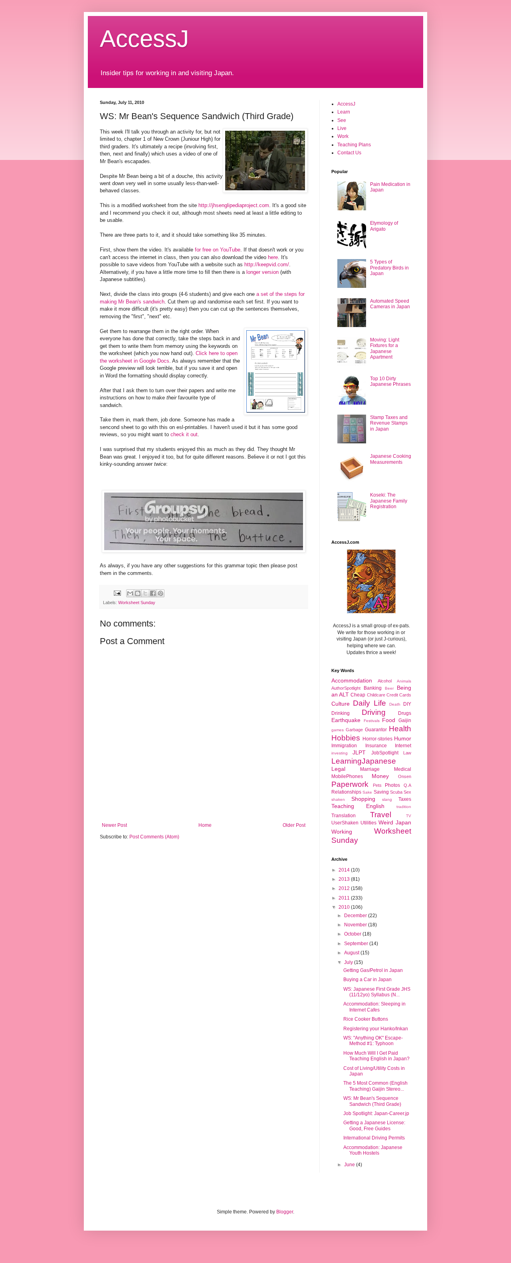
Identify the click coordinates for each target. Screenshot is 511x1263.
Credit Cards (398, 694)
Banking (373, 688)
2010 (345, 907)
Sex (407, 792)
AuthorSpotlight (345, 688)
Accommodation (351, 680)
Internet (403, 745)
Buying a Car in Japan (367, 979)
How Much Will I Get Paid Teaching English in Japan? (376, 1055)
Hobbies (345, 738)
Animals (404, 681)
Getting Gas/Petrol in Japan (373, 970)
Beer (389, 688)
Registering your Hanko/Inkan (375, 1029)
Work (343, 136)
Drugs (404, 713)
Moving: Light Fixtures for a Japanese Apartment (384, 348)
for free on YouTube (217, 250)
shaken (338, 799)
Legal (338, 769)
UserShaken (344, 823)
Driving (374, 712)
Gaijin (404, 720)
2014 (345, 870)
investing (339, 753)
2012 (345, 888)
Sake (367, 792)
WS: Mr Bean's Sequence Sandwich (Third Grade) (372, 1101)
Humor (402, 738)
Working (341, 831)
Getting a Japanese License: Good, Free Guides (374, 1125)
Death (394, 704)
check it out (184, 434)
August (352, 953)
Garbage (354, 729)
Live (342, 128)
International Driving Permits (374, 1138)
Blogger (284, 1212)
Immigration (344, 745)
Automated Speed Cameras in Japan (390, 303)
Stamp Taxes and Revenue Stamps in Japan (389, 423)
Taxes (404, 799)
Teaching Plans (354, 145)
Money (380, 776)
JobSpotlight (384, 753)
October (353, 934)
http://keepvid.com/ (266, 264)
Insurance (376, 745)
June (350, 1164)
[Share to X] (145, 593)
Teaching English (357, 806)
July (349, 962)
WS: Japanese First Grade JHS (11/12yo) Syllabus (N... (376, 992)
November (356, 925)
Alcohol (385, 680)
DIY (407, 704)
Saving (381, 792)
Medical (402, 769)
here (273, 257)
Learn (343, 112)
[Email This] (130, 593)
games (337, 730)
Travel (380, 814)
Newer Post (114, 825)
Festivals (372, 720)
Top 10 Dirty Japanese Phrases (390, 381)
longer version (262, 272)
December (356, 915)
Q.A (407, 785)
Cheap (358, 695)
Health (400, 728)
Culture (340, 703)
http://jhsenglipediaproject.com (233, 205)
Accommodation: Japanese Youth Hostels (372, 1150)
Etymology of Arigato (384, 225)
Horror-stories (377, 739)
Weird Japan (394, 822)
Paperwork (349, 784)
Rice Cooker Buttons (365, 1019)
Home (205, 825)
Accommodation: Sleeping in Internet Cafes (374, 1006)
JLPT (359, 752)
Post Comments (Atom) (154, 837)
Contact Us (349, 153)
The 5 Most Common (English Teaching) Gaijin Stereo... (375, 1085)
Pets (377, 785)
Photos (392, 785)
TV (408, 816)
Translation (343, 815)
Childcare (376, 694)
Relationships (346, 792)
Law (407, 752)
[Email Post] (117, 592)
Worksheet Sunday (136, 602)
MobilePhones (347, 776)
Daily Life (369, 703)
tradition (403, 806)
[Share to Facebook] (153, 593)
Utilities (368, 823)
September (356, 943)
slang (387, 799)
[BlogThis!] (138, 593)
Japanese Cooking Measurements (390, 459)
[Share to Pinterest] (160, 593)
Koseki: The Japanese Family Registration (388, 500)
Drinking (340, 713)
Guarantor (376, 729)
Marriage (370, 769)
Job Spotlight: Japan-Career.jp (376, 1113)
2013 (345, 879)
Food (388, 720)
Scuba (396, 792)
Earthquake (345, 720)
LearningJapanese (363, 761)
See (341, 120)
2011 (345, 898)
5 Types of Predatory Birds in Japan (389, 267)
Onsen (404, 776)
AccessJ (144, 38)
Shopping (363, 799)
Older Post (294, 825)
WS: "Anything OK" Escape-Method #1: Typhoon (373, 1040)
